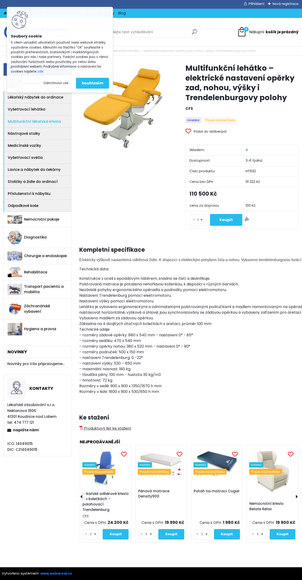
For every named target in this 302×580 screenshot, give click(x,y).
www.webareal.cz (56, 573)
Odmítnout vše (55, 83)
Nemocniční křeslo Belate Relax (266, 506)
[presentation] (81, 496)
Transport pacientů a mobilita (44, 289)
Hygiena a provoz (40, 328)
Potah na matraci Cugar (217, 491)
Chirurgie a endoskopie (45, 255)
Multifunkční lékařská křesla (34, 121)
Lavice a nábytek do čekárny (34, 169)
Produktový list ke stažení (107, 428)
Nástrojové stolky (24, 133)
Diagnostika (35, 237)
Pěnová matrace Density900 (153, 494)
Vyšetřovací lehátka (26, 109)
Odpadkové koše (23, 205)
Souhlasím (92, 83)
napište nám (26, 430)
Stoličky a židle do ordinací (33, 181)
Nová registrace (285, 3)
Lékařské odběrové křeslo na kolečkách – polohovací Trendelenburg (106, 501)
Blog (122, 13)
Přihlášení (256, 3)
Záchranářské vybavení (37, 309)
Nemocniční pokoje (41, 219)
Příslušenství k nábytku (29, 193)
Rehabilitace (35, 272)
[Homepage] (5, 13)
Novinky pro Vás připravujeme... (36, 363)
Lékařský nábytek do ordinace (35, 97)
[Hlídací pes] (246, 220)
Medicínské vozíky (24, 145)
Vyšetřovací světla (25, 157)
